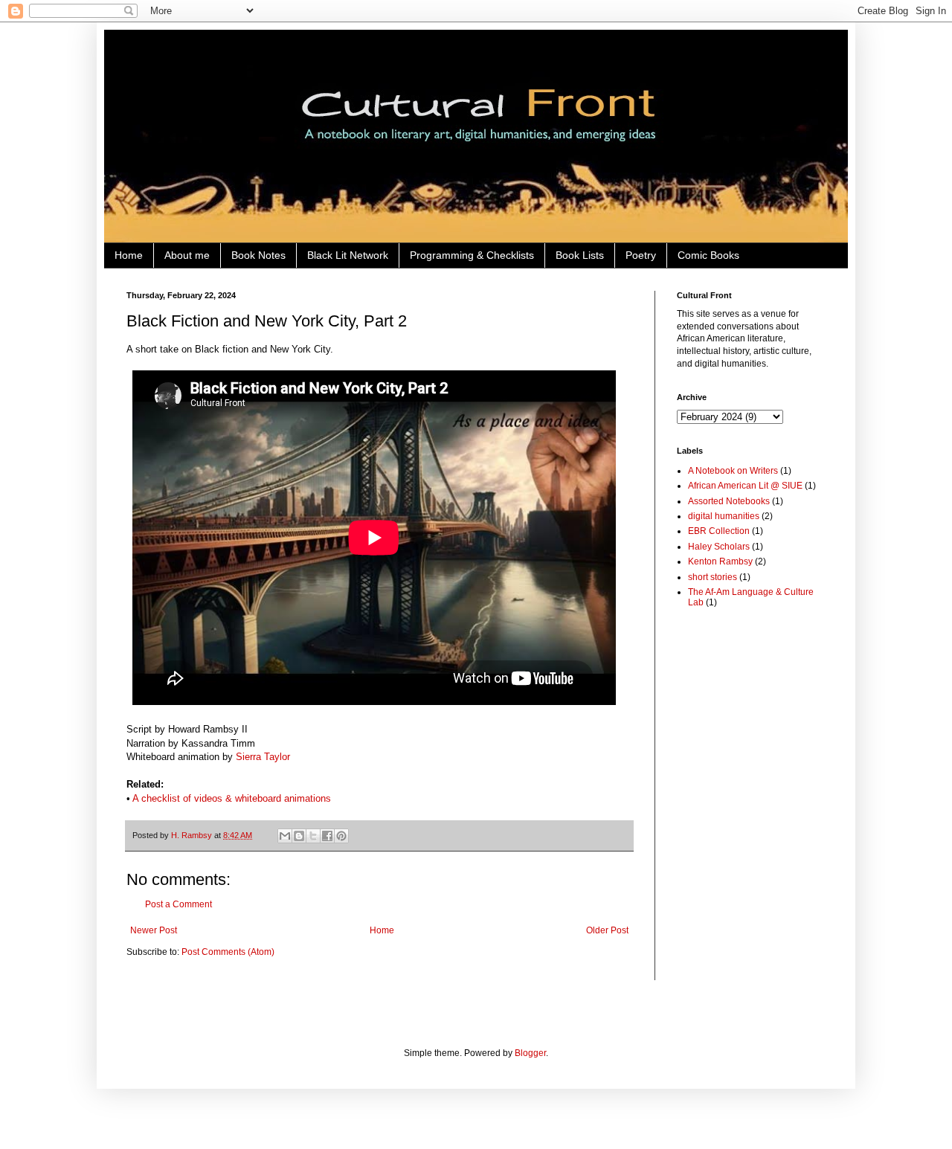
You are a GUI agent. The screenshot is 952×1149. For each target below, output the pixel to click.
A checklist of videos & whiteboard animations (231, 798)
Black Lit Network (347, 255)
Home (129, 255)
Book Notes (258, 255)
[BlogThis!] (299, 835)
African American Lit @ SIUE (745, 485)
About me (187, 255)
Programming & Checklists (472, 255)
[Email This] (284, 835)
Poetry (640, 255)
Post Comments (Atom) (227, 952)
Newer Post (153, 930)
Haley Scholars (719, 546)
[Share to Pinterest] (341, 835)
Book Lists (580, 255)
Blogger (530, 1053)
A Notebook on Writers (733, 471)
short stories (712, 577)
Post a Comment (178, 904)
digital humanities (723, 516)
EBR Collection (719, 531)
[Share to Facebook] (327, 835)
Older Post (607, 930)
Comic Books (708, 255)
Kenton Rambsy (720, 561)
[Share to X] (313, 835)
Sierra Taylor (263, 756)
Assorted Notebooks (729, 501)
